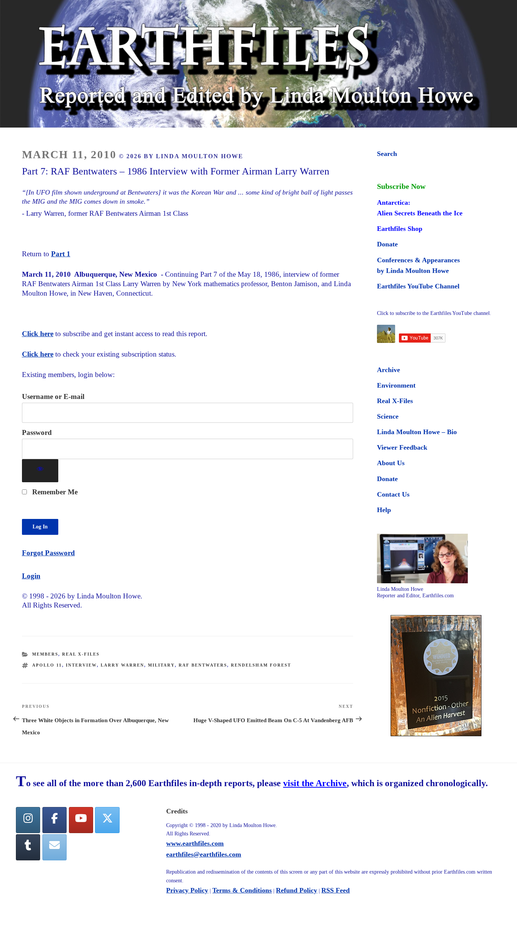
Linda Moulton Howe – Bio (417, 432)
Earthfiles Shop (399, 228)
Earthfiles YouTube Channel (418, 286)
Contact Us (393, 494)
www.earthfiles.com (195, 843)
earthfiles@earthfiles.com (203, 854)
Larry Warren (122, 665)
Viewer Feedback (402, 447)
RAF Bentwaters (203, 665)
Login (31, 576)
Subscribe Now (401, 186)
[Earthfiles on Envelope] (54, 847)
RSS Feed (335, 890)
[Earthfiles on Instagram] (28, 820)
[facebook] (54, 820)
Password (37, 432)
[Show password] (40, 470)
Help (384, 510)
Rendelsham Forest (261, 665)
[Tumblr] (28, 847)
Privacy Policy (187, 890)
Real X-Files (81, 654)
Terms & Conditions (242, 890)
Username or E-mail (53, 396)
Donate (387, 244)
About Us (391, 463)
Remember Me (54, 492)
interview (81, 665)
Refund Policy (296, 890)
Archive (388, 370)
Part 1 (60, 254)
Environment (396, 385)
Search (387, 153)
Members (45, 654)
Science (388, 416)
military (161, 665)
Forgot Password (48, 553)
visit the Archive (315, 783)
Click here (37, 334)
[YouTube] (81, 820)
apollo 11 (47, 665)
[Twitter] (107, 820)
